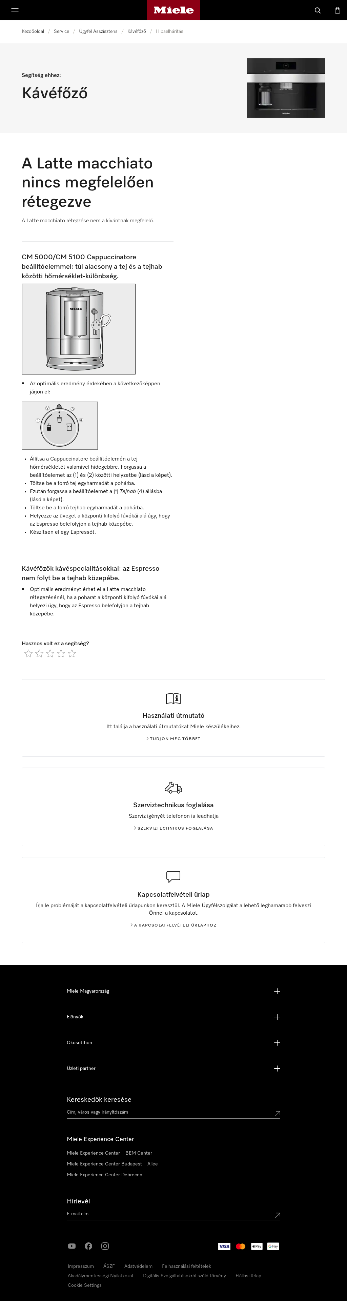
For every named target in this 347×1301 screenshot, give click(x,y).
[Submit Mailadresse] (277, 1215)
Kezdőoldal (33, 31)
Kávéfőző (136, 31)
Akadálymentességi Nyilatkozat (101, 1276)
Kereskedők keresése (99, 1099)
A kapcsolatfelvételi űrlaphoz (175, 925)
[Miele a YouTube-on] (72, 1246)
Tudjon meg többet (175, 739)
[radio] (28, 653)
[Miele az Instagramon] (105, 1246)
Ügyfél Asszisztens (98, 31)
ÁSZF (109, 1266)
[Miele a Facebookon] (88, 1246)
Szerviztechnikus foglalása (175, 829)
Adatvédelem (138, 1266)
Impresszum (81, 1266)
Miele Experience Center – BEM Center (109, 1153)
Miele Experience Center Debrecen (104, 1175)
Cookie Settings (85, 1285)
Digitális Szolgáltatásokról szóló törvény (184, 1276)
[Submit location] (277, 1113)
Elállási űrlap (248, 1276)
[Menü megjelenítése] (15, 10)
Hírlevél (78, 1201)
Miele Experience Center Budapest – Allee (112, 1164)
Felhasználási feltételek (186, 1266)
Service (61, 31)
